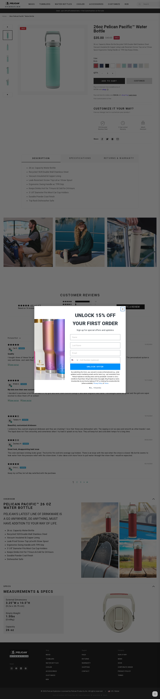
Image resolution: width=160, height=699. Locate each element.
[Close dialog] (123, 309)
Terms (106, 383)
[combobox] (74, 360)
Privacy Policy (97, 383)
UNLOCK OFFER (95, 367)
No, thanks (95, 388)
